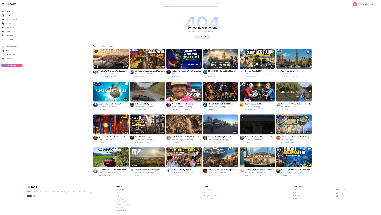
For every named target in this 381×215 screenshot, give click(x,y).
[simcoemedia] (132, 171)
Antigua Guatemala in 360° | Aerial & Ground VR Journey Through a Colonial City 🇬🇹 (222, 170)
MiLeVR (174, 74)
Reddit (297, 196)
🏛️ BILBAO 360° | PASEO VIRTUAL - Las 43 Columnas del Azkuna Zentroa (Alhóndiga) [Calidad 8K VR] (113, 137)
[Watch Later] (122, 51)
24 (114, 109)
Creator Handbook (121, 202)
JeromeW (284, 74)
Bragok (100, 140)
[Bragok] (95, 138)
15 (219, 142)
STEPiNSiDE (249, 140)
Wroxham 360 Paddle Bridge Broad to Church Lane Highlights (295, 104)
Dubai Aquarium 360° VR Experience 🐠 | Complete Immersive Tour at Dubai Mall (296, 170)
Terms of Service (84, 192)
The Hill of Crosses (142, 137)
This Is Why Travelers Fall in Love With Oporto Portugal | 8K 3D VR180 (112, 71)
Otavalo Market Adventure (182, 104)
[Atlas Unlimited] (242, 171)
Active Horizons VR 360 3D (144, 74)
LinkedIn (341, 196)
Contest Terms (208, 199)
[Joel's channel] (205, 138)
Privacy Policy (72, 192)
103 (261, 175)
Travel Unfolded (177, 172)
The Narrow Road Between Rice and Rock (112, 170)
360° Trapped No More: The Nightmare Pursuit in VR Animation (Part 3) (258, 104)
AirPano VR (102, 107)
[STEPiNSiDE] (242, 138)
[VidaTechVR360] (278, 171)
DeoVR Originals (177, 107)
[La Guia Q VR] (205, 171)
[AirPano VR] (95, 105)
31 (183, 142)
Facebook (342, 190)
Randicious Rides (141, 107)
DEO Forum (299, 199)
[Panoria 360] (205, 105)
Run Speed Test (120, 211)
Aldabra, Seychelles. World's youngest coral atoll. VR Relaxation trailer (112, 104)
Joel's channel (213, 140)
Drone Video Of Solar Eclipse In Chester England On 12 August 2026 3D (149, 170)
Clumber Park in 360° (253, 71)
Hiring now (118, 196)
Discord (297, 193)
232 (298, 142)
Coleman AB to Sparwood (145, 104)
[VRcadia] (205, 72)
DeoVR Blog (119, 199)
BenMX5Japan (103, 172)
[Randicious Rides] (132, 105)
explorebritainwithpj (252, 74)
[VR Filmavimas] (132, 138)
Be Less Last (285, 107)
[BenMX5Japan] (95, 171)
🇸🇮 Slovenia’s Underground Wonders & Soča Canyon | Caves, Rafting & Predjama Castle (150, 71)
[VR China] (278, 138)
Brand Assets (119, 208)
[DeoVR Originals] (168, 105)
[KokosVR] (242, 105)
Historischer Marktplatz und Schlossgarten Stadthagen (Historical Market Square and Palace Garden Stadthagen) (223, 137)
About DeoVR (119, 190)
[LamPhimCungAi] (168, 138)
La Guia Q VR (212, 173)
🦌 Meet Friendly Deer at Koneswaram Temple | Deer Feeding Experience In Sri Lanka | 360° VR (186, 170)
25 (147, 142)
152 (114, 76)
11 (219, 175)
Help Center (119, 193)
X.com (297, 190)
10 (146, 76)
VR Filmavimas (140, 140)
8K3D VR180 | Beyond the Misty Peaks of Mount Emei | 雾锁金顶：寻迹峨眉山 (223, 71)
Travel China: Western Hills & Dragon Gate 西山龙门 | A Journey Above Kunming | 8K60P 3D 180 (296, 137)
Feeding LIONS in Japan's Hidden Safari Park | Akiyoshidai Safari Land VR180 (259, 170)
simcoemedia (139, 173)
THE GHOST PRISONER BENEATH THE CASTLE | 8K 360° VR (221, 104)
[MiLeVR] (168, 72)
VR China (284, 140)
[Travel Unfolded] (168, 171)
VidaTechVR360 (286, 172)
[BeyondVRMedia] (95, 72)
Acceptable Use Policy (211, 196)
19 (219, 76)
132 (187, 109)
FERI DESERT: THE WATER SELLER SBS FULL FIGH (185, 137)
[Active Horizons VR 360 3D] (132, 72)
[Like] (180, 76)
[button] (218, 4)
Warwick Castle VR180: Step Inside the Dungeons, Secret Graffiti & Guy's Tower (260, 137)
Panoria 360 (212, 107)
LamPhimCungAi (177, 140)
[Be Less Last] (278, 105)
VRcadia (211, 74)
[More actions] (125, 51)
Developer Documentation (123, 205)
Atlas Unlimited (250, 173)
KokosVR (248, 107)
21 (296, 76)
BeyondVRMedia (104, 74)
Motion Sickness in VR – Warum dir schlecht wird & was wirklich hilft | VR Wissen (186, 71)
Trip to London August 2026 (292, 71)
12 (292, 175)
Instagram (342, 193)
